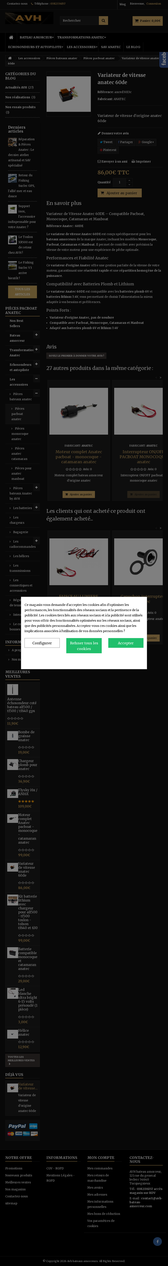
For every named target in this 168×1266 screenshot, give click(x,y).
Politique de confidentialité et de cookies (113, 660)
